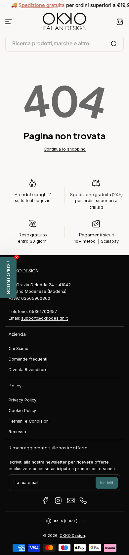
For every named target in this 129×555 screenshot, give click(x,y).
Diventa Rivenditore (28, 369)
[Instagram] (58, 500)
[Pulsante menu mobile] (9, 22)
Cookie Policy (22, 410)
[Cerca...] (113, 43)
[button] (120, 22)
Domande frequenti (28, 359)
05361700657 (43, 311)
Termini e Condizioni (29, 421)
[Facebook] (46, 500)
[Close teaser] (16, 257)
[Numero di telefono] (83, 500)
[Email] (71, 500)
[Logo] (64, 22)
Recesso (17, 431)
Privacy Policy (22, 400)
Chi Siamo (18, 348)
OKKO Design (72, 535)
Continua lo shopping (65, 149)
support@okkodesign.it (44, 318)
